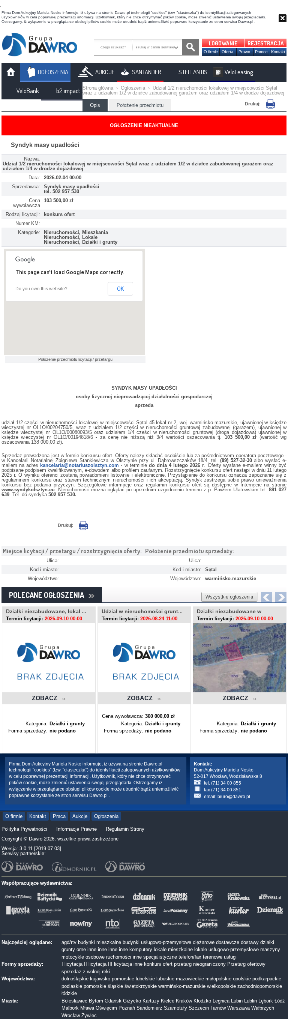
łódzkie (69, 993)
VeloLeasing (239, 72)
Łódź (279, 1001)
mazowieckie (190, 978)
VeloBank (27, 91)
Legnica (221, 1001)
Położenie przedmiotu (140, 105)
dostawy (250, 942)
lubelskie (145, 978)
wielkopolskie (221, 986)
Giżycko (132, 1001)
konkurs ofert (158, 964)
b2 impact (68, 91)
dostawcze (227, 942)
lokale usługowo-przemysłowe (226, 949)
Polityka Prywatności (24, 829)
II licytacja (95, 964)
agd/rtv (69, 942)
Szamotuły (175, 1008)
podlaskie (72, 986)
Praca (59, 816)
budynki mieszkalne (99, 942)
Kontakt (278, 52)
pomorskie (95, 986)
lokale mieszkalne (173, 949)
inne (91, 949)
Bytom (96, 1001)
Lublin (250, 1001)
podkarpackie (266, 978)
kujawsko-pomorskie (112, 978)
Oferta (227, 52)
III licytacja (120, 964)
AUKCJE (105, 72)
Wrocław (71, 1015)
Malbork (70, 1008)
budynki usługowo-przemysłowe (157, 942)
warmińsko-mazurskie (182, 986)
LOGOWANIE (223, 43)
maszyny (270, 949)
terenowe (212, 957)
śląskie (115, 986)
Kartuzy (150, 1001)
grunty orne (74, 949)
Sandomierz (149, 1008)
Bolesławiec (74, 1001)
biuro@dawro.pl (234, 796)
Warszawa (238, 1008)
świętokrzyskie (140, 986)
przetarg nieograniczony (200, 964)
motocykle (73, 957)
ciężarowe (203, 942)
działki (267, 942)
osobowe (95, 957)
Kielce (167, 1001)
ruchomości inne (124, 957)
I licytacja (72, 964)
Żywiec (89, 1015)
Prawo (244, 52)
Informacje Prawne (76, 829)
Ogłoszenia (106, 816)
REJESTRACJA (266, 43)
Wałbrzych (262, 1008)
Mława (87, 1008)
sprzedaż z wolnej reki (86, 971)
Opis (95, 105)
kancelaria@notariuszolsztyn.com (79, 465)
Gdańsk (113, 1001)
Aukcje (79, 816)
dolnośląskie (75, 978)
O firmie (211, 52)
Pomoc (261, 52)
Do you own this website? (41, 288)
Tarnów (218, 1008)
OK (120, 289)
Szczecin (199, 1008)
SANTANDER (146, 72)
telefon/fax (189, 957)
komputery (140, 949)
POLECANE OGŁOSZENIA (48, 595)
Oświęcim (106, 1008)
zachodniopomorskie (259, 986)
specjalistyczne (160, 957)
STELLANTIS (192, 72)
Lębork (265, 1001)
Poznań (126, 1008)
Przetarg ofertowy (246, 964)
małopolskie (218, 978)
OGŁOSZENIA (53, 72)
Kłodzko (202, 1001)
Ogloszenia (133, 88)
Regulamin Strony (125, 829)
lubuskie (165, 978)
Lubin (237, 1001)
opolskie (242, 978)
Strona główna (97, 88)
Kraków (184, 1001)
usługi (230, 957)
